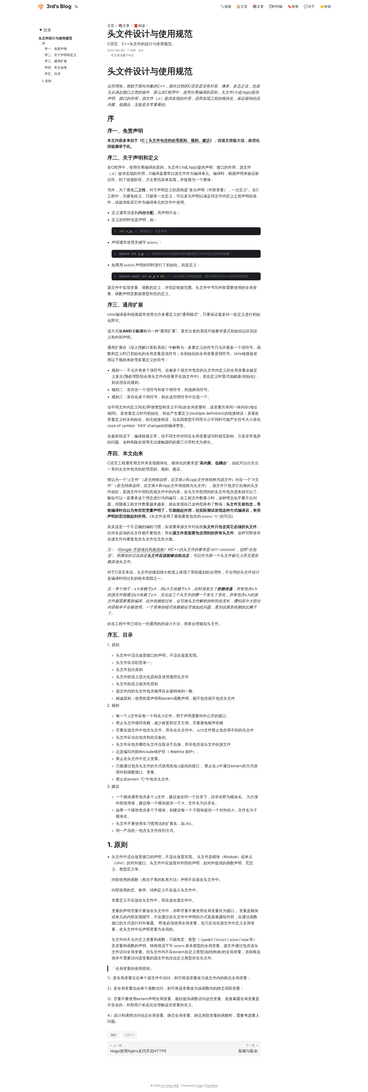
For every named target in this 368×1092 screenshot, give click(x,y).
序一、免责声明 (56, 49)
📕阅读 (139, 25)
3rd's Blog (58, 6)
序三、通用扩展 (56, 61)
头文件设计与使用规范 (55, 38)
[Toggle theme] (76, 6)
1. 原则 (46, 81)
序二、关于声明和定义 (60, 55)
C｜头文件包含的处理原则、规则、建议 (176, 140)
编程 (113, 1035)
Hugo (199, 1085)
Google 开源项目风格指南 (141, 549)
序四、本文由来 (56, 67)
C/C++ (129, 1035)
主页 (110, 25)
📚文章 (123, 25)
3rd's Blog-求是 (169, 1085)
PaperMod (211, 1085)
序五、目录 (52, 74)
